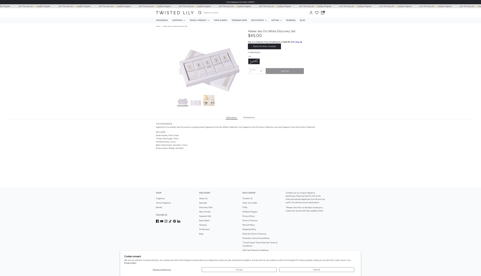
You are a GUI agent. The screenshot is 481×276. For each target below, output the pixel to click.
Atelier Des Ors (255, 52)
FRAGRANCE (162, 20)
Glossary (203, 225)
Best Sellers (204, 220)
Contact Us (247, 198)
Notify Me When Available (264, 46)
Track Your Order (249, 203)
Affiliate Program (250, 212)
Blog (201, 234)
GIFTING (275, 20)
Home (158, 26)
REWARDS (291, 20)
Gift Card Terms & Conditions (255, 250)
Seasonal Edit (205, 216)
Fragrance (160, 198)
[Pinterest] (174, 221)
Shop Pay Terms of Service (254, 234)
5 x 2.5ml (254, 61)
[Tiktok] (170, 221)
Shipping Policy (249, 229)
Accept (239, 269)
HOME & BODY (220, 20)
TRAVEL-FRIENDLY (198, 20)
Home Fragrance (163, 203)
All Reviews (204, 229)
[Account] (311, 12)
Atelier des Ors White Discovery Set (175, 26)
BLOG (302, 20)
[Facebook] (157, 221)
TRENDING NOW (239, 20)
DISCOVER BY (258, 20)
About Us (203, 198)
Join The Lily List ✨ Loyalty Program (28, 6)
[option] (209, 62)
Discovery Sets (205, 207)
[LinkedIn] (178, 221)
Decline (316, 269)
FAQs (244, 207)
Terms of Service (249, 220)
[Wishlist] (316, 12)
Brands (159, 207)
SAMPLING (177, 20)
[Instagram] (165, 221)
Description (231, 117)
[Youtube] (161, 221)
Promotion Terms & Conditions (256, 238)
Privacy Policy (130, 263)
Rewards (203, 203)
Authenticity (249, 117)
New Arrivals (204, 212)
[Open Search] (199, 12)
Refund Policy (248, 225)
